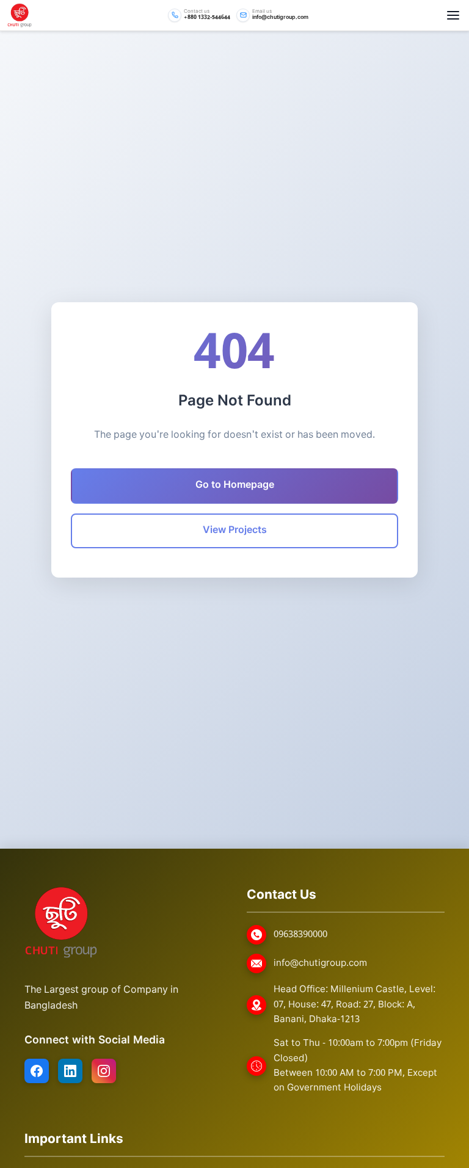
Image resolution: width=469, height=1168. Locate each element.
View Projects (235, 530)
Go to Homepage (234, 485)
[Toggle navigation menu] (453, 15)
